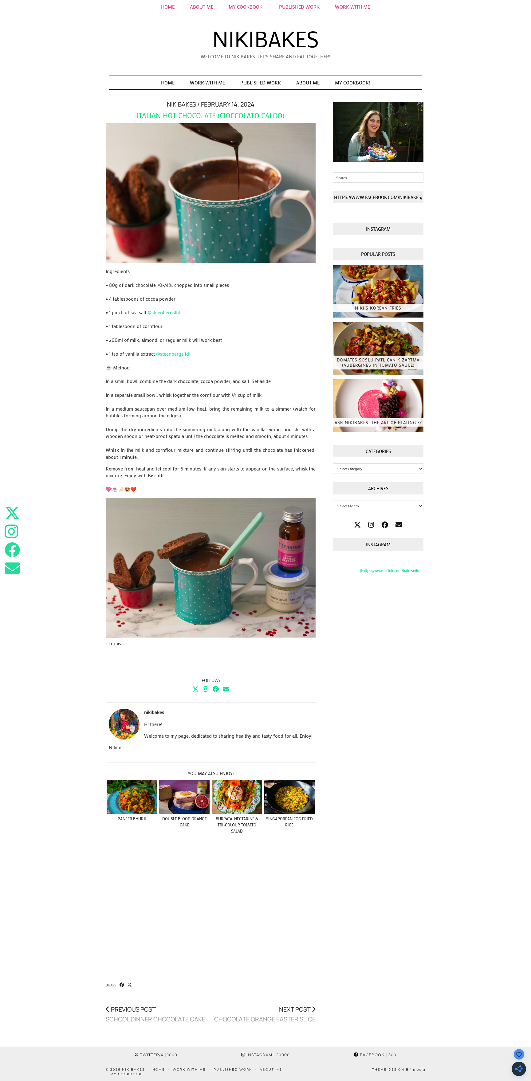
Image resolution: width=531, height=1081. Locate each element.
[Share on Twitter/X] (129, 984)
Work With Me (352, 6)
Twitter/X (158, 1054)
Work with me (207, 82)
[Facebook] (216, 689)
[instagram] (371, 524)
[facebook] (384, 524)
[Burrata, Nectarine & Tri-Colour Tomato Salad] (237, 797)
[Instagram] (205, 689)
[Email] (226, 689)
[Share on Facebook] (122, 984)
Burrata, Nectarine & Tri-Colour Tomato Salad (237, 824)
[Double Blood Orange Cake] (184, 797)
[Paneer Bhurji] (132, 797)
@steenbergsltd (164, 312)
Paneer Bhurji (132, 818)
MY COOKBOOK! (246, 6)
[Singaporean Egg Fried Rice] (289, 797)
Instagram (267, 1054)
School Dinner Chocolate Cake (155, 1014)
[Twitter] (195, 689)
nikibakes (265, 38)
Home (168, 6)
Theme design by (398, 1069)
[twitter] (357, 524)
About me (201, 6)
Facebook (377, 1054)
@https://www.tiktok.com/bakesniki (389, 570)
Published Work (299, 6)
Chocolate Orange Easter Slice (265, 1014)
